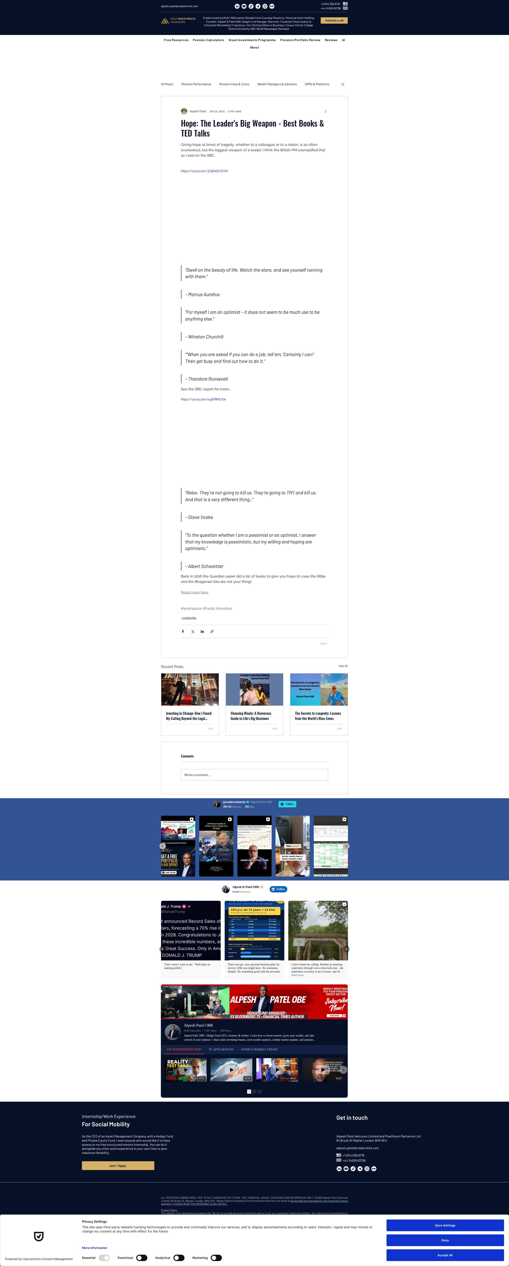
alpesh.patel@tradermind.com (357, 1148)
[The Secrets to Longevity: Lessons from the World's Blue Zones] (319, 689)
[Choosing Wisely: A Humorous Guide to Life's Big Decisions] (254, 689)
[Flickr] (271, 6)
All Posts (167, 84)
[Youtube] (244, 6)
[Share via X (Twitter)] (192, 631)
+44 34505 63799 (354, 1160)
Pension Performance (196, 84)
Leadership (189, 617)
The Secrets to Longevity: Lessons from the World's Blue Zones (318, 716)
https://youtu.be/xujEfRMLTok (203, 399)
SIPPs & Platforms (317, 84)
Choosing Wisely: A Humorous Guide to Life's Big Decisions (251, 716)
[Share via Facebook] (183, 631)
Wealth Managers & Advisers (277, 84)
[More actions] (325, 111)
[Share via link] (212, 631)
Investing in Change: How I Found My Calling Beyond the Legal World (189, 716)
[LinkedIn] (237, 6)
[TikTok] (251, 6)
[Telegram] (257, 6)
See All (343, 665)
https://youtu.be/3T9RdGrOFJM (204, 171)
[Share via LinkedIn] (202, 631)
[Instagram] (264, 6)
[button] (176, 40)
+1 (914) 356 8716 (353, 1155)
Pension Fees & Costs (234, 84)
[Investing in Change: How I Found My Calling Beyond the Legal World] (190, 689)
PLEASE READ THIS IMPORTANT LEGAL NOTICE (200, 1203)
